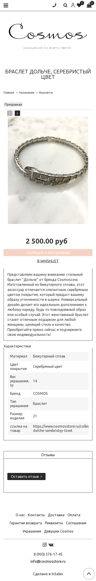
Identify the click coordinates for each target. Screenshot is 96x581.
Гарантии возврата (26, 523)
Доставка (56, 515)
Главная (9, 92)
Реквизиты (54, 523)
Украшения (26, 92)
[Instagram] (45, 544)
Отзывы (48, 455)
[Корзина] (89, 5)
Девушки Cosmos (58, 531)
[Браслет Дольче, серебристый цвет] (48, 170)
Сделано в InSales (48, 574)
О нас (20, 515)
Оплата (73, 515)
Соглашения (76, 523)
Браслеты (46, 92)
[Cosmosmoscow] (48, 35)
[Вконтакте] (51, 544)
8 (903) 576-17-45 (48, 554)
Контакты (36, 515)
